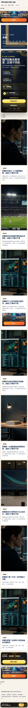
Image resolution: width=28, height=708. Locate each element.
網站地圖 (20, 694)
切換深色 (17, 5)
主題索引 (3, 694)
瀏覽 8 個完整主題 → (7, 46)
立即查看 (21, 704)
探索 (2, 5)
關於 (13, 5)
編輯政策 (9, 694)
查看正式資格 (14, 661)
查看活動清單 (14, 105)
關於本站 (15, 694)
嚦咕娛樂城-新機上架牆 (8, 2)
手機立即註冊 (14, 101)
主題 (6, 5)
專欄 (9, 5)
